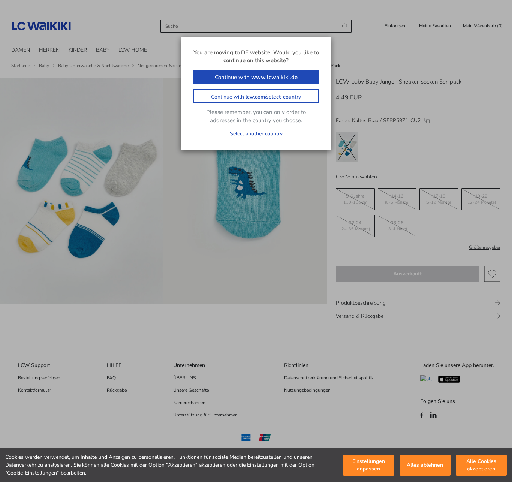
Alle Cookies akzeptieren (481, 465)
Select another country (256, 133)
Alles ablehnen (425, 465)
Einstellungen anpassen (368, 465)
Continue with (256, 77)
